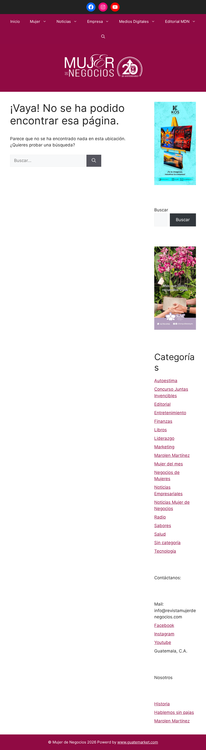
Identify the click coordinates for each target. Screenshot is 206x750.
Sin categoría (167, 542)
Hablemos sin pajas (174, 712)
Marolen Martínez (172, 455)
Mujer (35, 21)
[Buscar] (93, 161)
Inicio (15, 21)
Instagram (164, 633)
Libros (160, 429)
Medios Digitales (134, 21)
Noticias (64, 21)
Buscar (161, 209)
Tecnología (165, 551)
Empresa (95, 21)
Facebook (164, 625)
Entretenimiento (170, 412)
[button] (103, 36)
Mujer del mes (168, 463)
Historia (162, 703)
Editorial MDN (177, 21)
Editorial (162, 404)
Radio (160, 517)
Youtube (162, 642)
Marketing (164, 446)
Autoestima (165, 380)
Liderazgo (164, 438)
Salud (160, 534)
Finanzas (163, 421)
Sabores (162, 525)
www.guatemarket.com (137, 742)
